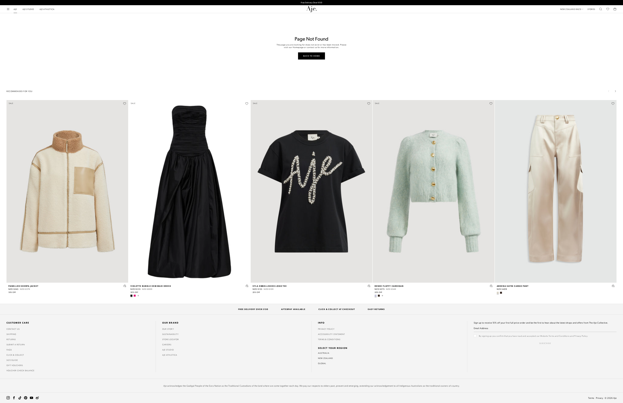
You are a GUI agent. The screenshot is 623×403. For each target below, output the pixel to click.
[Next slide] (615, 91)
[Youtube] (31, 397)
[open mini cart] (615, 9)
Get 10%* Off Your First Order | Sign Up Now (311, 2)
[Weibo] (37, 397)
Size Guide (12, 360)
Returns (11, 339)
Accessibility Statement (331, 334)
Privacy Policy (326, 329)
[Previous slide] (608, 91)
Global (322, 363)
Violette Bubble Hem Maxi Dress (150, 286)
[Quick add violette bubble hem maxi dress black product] (247, 286)
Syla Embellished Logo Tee (270, 286)
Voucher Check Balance (20, 370)
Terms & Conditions (329, 339)
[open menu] (8, 9)
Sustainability (170, 334)
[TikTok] (19, 397)
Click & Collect (15, 355)
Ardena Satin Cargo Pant (513, 286)
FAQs (9, 349)
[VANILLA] (498, 293)
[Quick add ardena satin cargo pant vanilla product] (613, 286)
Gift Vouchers (14, 365)
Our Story (168, 329)
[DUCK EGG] (376, 296)
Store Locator (170, 339)
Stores (591, 9)
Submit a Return (15, 344)
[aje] (311, 9)
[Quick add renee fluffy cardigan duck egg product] (491, 286)
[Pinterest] (25, 397)
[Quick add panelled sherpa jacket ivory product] (125, 286)
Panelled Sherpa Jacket (23, 286)
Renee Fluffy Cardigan (389, 286)
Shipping (11, 334)
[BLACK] (131, 296)
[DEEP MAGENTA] (135, 296)
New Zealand (325, 358)
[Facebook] (14, 397)
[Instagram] (8, 397)
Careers (166, 344)
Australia (323, 353)
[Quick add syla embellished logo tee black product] (369, 286)
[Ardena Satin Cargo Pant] (556, 191)
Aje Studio (168, 349)
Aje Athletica (169, 355)
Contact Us (13, 329)
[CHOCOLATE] (379, 296)
